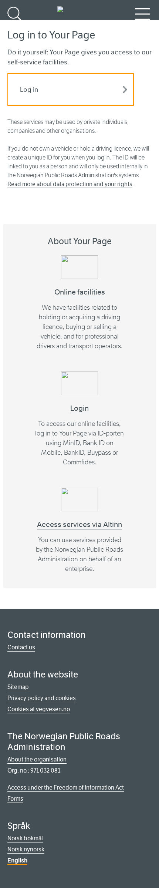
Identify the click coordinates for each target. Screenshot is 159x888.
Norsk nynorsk (25, 849)
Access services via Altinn (79, 524)
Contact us (21, 647)
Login (79, 408)
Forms (15, 798)
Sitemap (18, 686)
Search (15, 26)
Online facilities (79, 292)
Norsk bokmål (25, 838)
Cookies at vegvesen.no (38, 709)
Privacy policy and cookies (41, 698)
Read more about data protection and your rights (69, 184)
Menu (142, 26)
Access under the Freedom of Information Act (65, 787)
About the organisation (37, 759)
